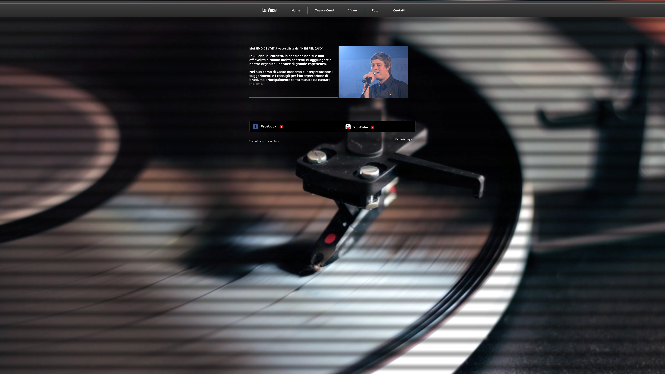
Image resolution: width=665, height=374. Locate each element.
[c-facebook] (255, 126)
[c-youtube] (348, 126)
